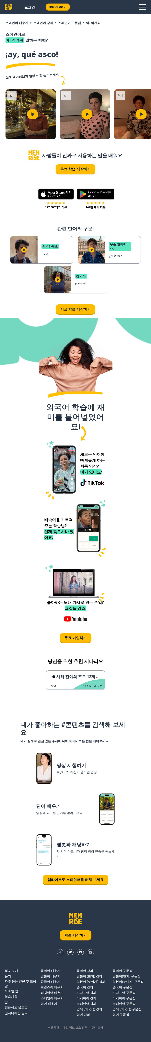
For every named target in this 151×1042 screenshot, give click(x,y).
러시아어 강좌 (86, 998)
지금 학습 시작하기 (75, 309)
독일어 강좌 (85, 970)
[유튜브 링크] (80, 952)
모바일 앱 (11, 991)
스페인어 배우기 (17, 23)
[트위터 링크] (70, 952)
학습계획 (11, 996)
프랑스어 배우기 (52, 987)
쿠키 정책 (97, 1027)
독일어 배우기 (50, 970)
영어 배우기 (49, 1003)
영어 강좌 (83, 1014)
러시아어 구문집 (124, 998)
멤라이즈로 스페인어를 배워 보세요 (76, 879)
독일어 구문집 (122, 970)
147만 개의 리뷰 (96, 207)
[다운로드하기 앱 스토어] (56, 194)
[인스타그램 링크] (91, 952)
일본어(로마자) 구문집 (128, 981)
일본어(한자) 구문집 (127, 976)
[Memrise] (8, 7)
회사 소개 (11, 970)
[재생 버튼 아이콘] (33, 114)
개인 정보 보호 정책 (75, 1027)
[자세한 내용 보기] (142, 7)
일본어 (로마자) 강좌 (91, 981)
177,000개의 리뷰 (56, 207)
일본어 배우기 (50, 976)
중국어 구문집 (122, 987)
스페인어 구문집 (69, 23)
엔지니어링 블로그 (18, 1013)
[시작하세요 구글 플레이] (95, 194)
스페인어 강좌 (43, 23)
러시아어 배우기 (52, 992)
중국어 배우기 (50, 981)
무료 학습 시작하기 (75, 168)
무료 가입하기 (75, 637)
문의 (8, 976)
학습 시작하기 (57, 7)
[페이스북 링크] (60, 952)
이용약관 (53, 1027)
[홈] (34, 155)
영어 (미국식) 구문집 (127, 1009)
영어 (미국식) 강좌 (89, 1009)
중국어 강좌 (85, 987)
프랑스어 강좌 (86, 992)
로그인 (29, 7)
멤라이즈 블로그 (16, 1007)
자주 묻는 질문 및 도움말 (20, 983)
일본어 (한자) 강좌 (89, 976)
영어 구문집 (121, 1014)
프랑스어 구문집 (124, 992)
